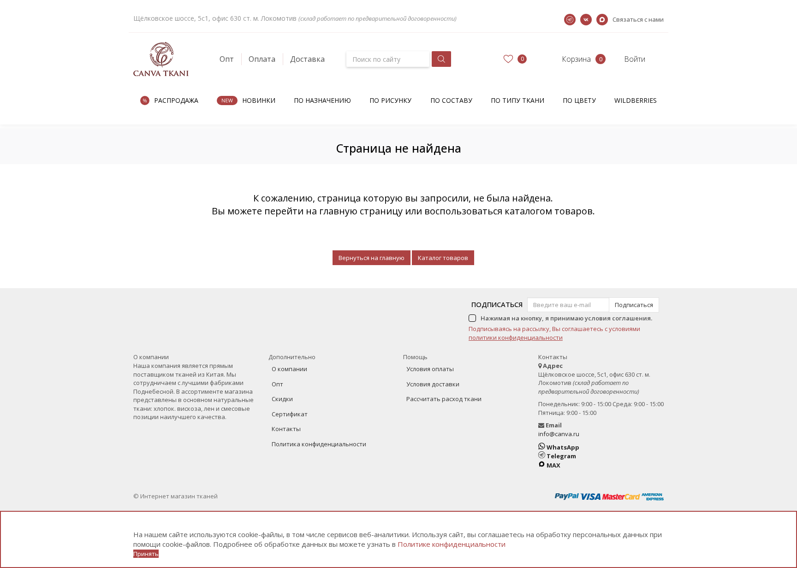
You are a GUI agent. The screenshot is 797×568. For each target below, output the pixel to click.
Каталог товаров (443, 258)
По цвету (579, 100)
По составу (451, 100)
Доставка (307, 59)
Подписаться (497, 304)
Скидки (282, 399)
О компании (289, 369)
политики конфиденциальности (516, 337)
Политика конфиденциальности (319, 444)
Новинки (258, 100)
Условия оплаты (430, 369)
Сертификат (290, 414)
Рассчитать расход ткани (444, 399)
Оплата (262, 59)
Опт (227, 59)
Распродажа (176, 100)
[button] (568, 59)
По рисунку (390, 100)
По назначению (322, 100)
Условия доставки (432, 384)
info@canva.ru (558, 434)
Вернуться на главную (371, 258)
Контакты (286, 429)
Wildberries (635, 100)
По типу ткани (517, 100)
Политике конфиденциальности (452, 544)
